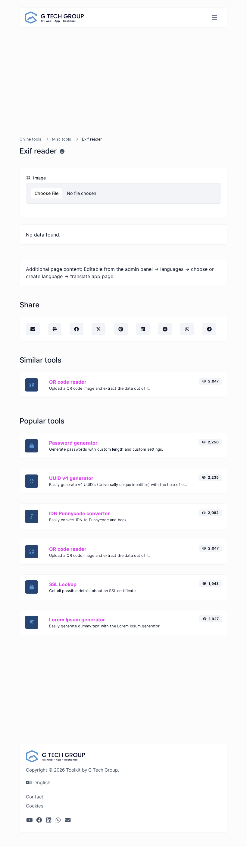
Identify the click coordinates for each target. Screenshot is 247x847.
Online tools (30, 139)
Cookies (34, 806)
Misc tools (61, 139)
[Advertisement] (123, 89)
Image (39, 177)
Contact (34, 797)
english (41, 782)
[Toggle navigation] (214, 18)
